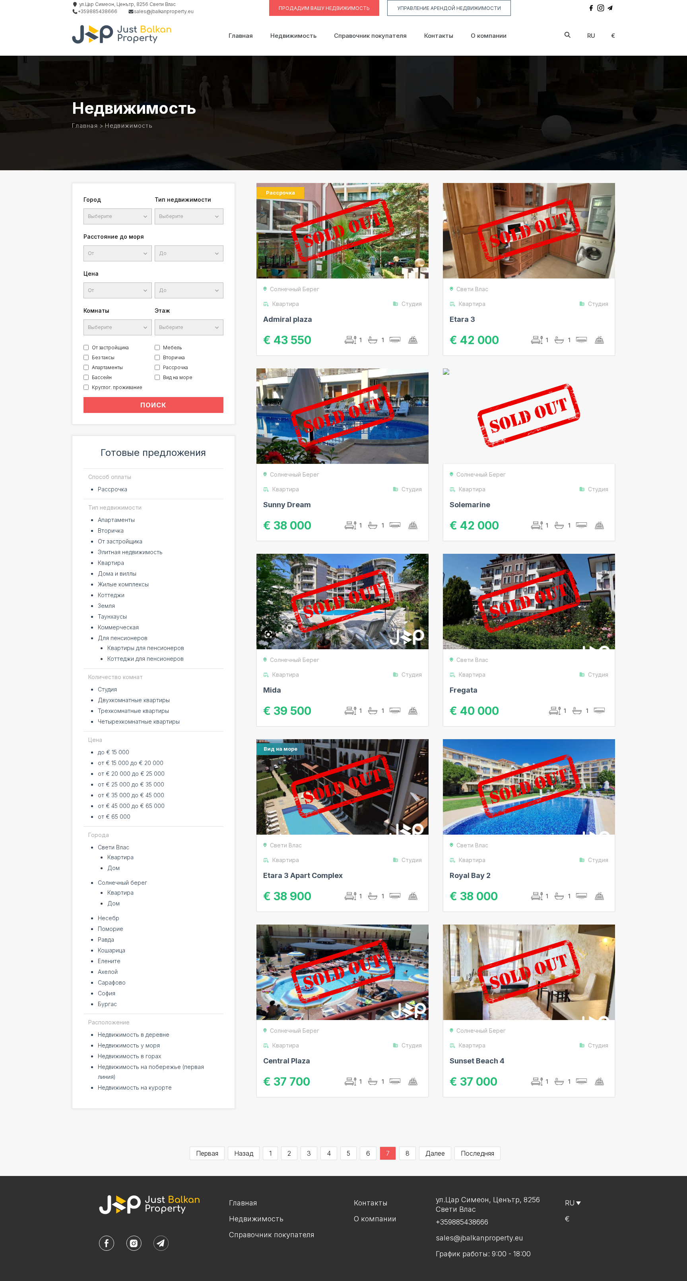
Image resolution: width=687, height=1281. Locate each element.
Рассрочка (175, 367)
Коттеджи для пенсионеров (145, 658)
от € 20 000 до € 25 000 (131, 773)
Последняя (477, 1153)
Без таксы (103, 357)
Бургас (107, 1004)
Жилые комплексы (123, 584)
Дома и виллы (117, 573)
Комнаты (96, 310)
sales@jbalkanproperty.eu (164, 11)
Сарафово (112, 982)
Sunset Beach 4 (477, 1061)
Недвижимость (293, 35)
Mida (272, 690)
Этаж (162, 310)
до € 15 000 (113, 752)
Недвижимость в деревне (133, 1034)
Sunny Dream (287, 504)
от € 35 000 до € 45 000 (131, 795)
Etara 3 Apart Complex (303, 875)
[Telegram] (610, 8)
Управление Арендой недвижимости (449, 8)
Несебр (108, 918)
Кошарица (111, 950)
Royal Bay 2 (470, 875)
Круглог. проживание (117, 387)
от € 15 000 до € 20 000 (130, 762)
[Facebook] (591, 8)
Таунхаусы (112, 616)
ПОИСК (153, 405)
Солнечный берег (122, 882)
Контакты (438, 35)
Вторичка (174, 357)
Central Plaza (286, 1061)
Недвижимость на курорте (135, 1087)
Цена (91, 273)
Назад (243, 1153)
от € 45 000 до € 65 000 (131, 805)
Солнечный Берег (294, 289)
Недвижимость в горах (129, 1056)
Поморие (110, 928)
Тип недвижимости (183, 199)
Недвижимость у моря (129, 1045)
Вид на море (177, 377)
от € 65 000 (114, 816)
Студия (107, 689)
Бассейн (102, 377)
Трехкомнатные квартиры (133, 710)
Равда (106, 939)
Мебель (172, 347)
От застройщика (110, 347)
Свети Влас (113, 847)
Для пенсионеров (122, 638)
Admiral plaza (287, 319)
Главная (241, 35)
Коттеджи (111, 595)
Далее (435, 1153)
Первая (207, 1153)
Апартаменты (107, 367)
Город (92, 199)
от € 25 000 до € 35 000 (131, 784)
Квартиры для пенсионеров (145, 647)
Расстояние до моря (113, 236)
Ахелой (108, 971)
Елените (109, 961)
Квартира (111, 562)
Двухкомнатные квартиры (134, 700)
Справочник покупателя (370, 35)
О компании (489, 35)
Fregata (463, 690)
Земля (106, 605)
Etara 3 (462, 319)
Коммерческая (118, 627)
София (106, 993)
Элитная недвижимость (130, 552)
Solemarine (470, 504)
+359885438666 (97, 11)
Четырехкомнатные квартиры (139, 721)
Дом (113, 867)
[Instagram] (600, 8)
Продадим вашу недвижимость (324, 8)
